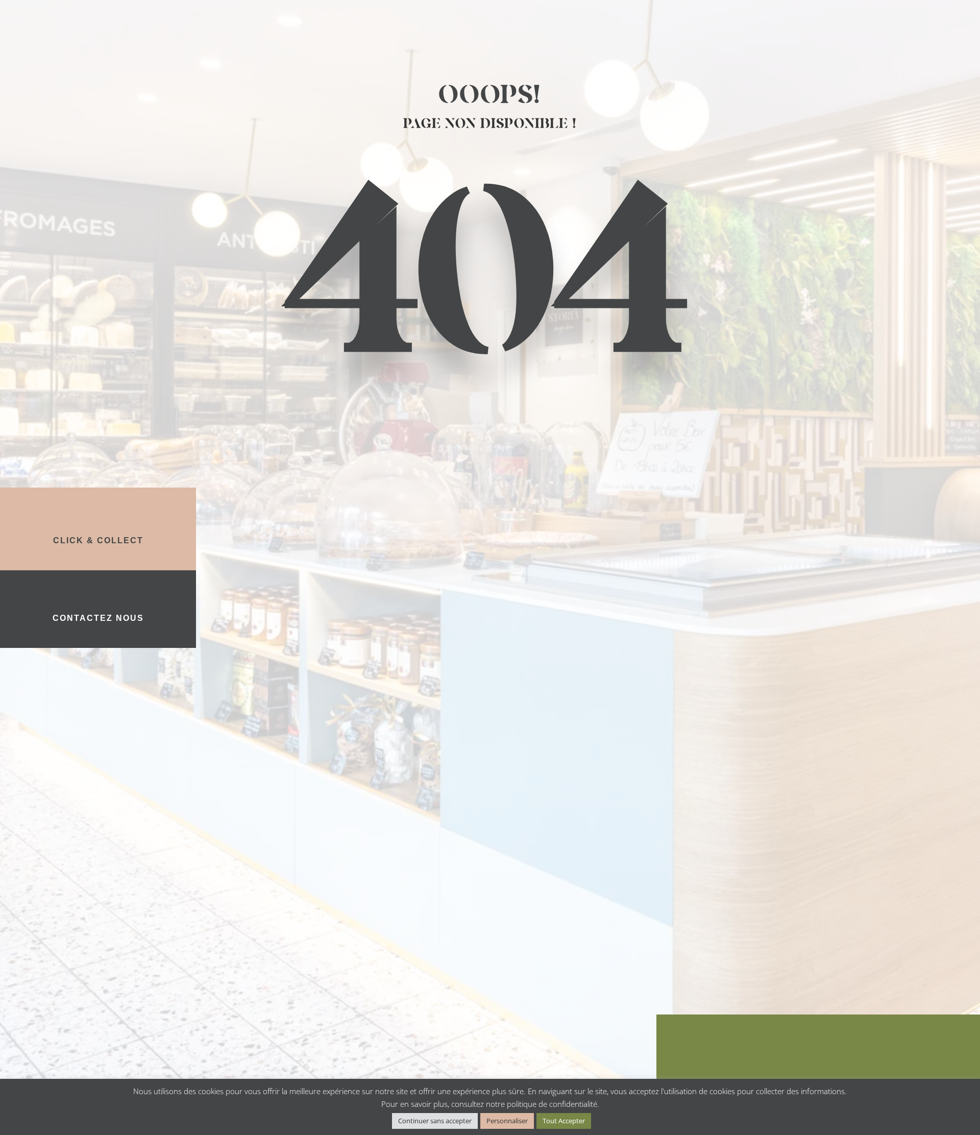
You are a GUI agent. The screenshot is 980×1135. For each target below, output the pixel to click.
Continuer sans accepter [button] (435, 1120)
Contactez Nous (98, 618)
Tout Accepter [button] (564, 1120)
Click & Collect (98, 540)
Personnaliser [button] (507, 1120)
